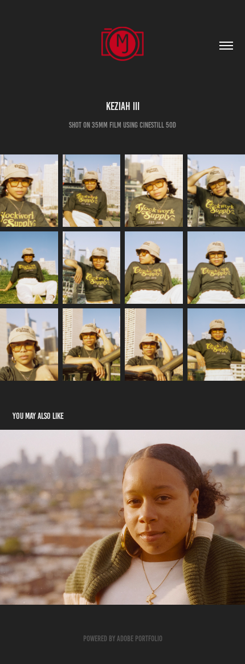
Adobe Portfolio (139, 638)
